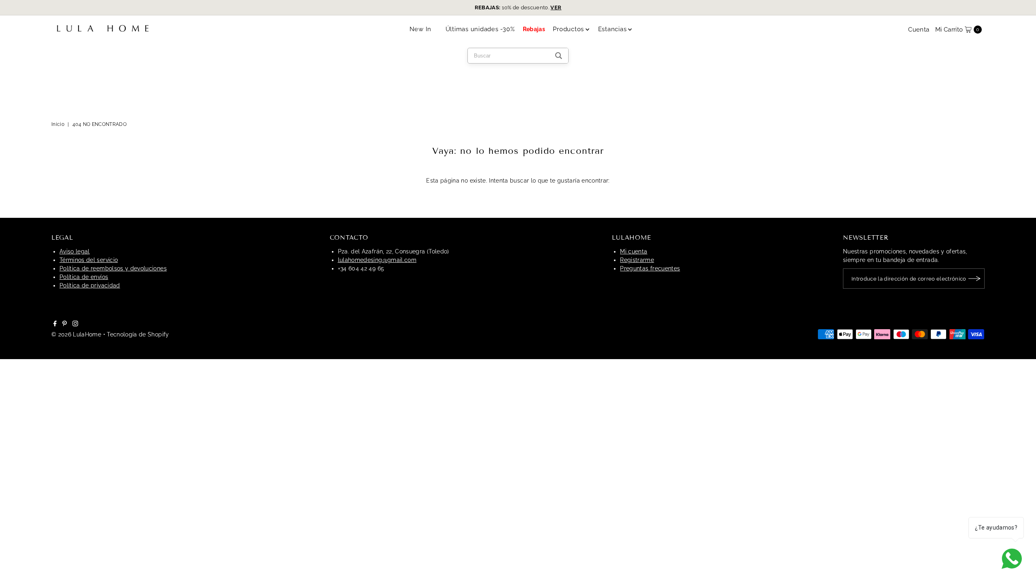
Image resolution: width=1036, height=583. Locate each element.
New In (421, 29)
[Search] (558, 55)
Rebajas (534, 29)
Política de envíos (83, 277)
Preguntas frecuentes (650, 268)
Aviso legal (74, 251)
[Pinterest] (64, 324)
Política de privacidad (89, 285)
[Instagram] (75, 324)
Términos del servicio (88, 260)
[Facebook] (55, 324)
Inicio (57, 124)
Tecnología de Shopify (138, 334)
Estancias (612, 29)
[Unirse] (974, 278)
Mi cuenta (633, 251)
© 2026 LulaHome (76, 334)
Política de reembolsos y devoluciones (113, 268)
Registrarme (637, 260)
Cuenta (918, 29)
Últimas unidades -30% (480, 29)
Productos (568, 29)
